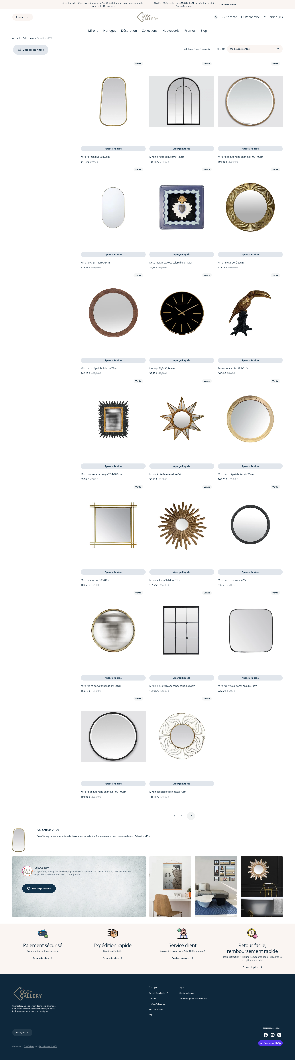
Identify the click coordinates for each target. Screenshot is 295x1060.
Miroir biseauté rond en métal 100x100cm (240, 156)
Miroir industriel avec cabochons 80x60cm (172, 686)
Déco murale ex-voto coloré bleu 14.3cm (171, 262)
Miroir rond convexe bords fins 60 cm (101, 686)
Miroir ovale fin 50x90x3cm (95, 262)
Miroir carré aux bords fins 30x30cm (237, 686)
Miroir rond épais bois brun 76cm (99, 368)
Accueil (16, 38)
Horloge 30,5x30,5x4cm (162, 368)
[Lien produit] (113, 101)
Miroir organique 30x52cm (95, 156)
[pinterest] (272, 1035)
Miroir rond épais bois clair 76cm (236, 474)
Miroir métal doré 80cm (231, 262)
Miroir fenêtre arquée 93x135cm (167, 156)
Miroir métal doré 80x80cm (95, 580)
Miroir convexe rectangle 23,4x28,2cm (101, 474)
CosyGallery (29, 1046)
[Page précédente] (173, 816)
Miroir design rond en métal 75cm (167, 791)
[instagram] (279, 1035)
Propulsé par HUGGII (48, 1046)
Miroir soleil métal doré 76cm (165, 580)
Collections (28, 38)
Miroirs (93, 30)
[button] (229, 17)
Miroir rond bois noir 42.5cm (233, 580)
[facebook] (265, 1035)
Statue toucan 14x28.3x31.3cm (234, 368)
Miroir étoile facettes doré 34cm (166, 474)
